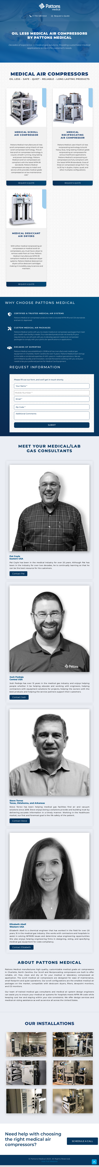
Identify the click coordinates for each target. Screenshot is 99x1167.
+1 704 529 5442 (39, 16)
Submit (52, 425)
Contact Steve (19, 821)
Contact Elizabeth (21, 947)
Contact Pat (18, 573)
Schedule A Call (82, 1141)
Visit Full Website (50, 1161)
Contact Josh (19, 697)
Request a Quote (61, 16)
